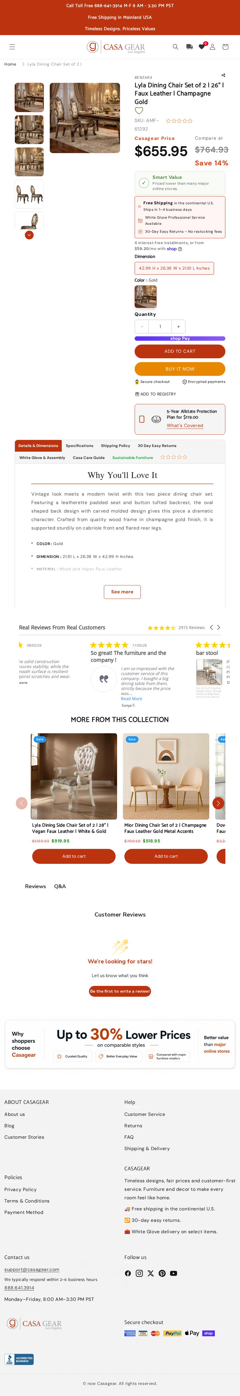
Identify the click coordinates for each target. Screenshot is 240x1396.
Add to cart (74, 856)
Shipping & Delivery (147, 1148)
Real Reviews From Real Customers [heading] (62, 627)
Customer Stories (24, 1137)
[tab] (174, 458)
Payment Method (23, 1212)
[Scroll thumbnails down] (29, 235)
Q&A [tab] (60, 886)
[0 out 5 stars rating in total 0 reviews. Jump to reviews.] (180, 121)
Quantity (145, 314)
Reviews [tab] (35, 886)
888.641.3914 (19, 1288)
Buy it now (180, 369)
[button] (12, 46)
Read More (60, 698)
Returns (133, 1126)
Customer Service (144, 1114)
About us (14, 1114)
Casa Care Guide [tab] (89, 457)
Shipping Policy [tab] (115, 445)
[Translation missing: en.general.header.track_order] (189, 47)
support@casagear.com (31, 1269)
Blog (9, 1126)
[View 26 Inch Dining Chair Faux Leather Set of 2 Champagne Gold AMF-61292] (29, 226)
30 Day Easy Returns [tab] (157, 445)
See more (122, 592)
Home (10, 64)
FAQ (129, 1137)
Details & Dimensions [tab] (38, 445)
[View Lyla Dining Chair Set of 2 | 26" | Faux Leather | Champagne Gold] (29, 97)
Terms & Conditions (27, 1201)
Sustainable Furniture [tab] (132, 457)
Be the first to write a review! (120, 991)
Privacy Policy (20, 1189)
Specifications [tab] (79, 445)
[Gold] (146, 296)
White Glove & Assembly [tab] (41, 457)
